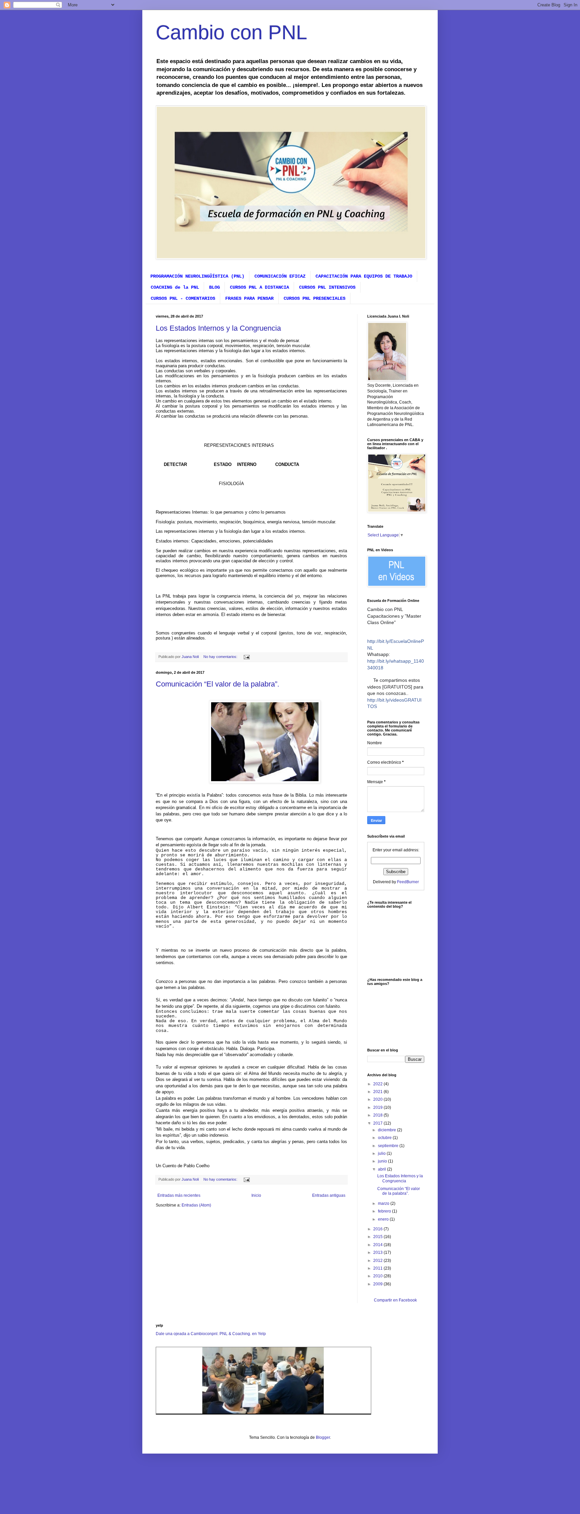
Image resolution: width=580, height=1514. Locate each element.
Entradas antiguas (328, 1195)
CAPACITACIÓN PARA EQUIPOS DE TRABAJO (364, 276)
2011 (378, 1268)
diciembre (387, 1130)
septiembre (388, 1145)
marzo (384, 1203)
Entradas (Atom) (196, 1205)
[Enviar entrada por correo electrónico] (246, 657)
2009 (378, 1284)
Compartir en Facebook (395, 1300)
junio (383, 1161)
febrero (385, 1211)
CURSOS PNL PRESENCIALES (314, 298)
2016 (378, 1229)
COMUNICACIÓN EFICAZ (279, 276)
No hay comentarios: (220, 657)
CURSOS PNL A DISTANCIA (259, 287)
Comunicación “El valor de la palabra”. (217, 684)
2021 (378, 1091)
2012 (378, 1260)
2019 (378, 1107)
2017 (378, 1123)
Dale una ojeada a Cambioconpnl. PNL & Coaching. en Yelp (211, 1333)
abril (382, 1169)
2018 (378, 1115)
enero (384, 1219)
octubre (385, 1137)
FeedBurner (408, 882)
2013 (378, 1252)
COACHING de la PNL (175, 287)
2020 (378, 1099)
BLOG (214, 287)
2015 (378, 1236)
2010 (378, 1276)
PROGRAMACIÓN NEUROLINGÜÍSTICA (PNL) (197, 276)
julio (382, 1153)
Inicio (256, 1195)
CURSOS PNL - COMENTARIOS (183, 298)
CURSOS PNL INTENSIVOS (327, 287)
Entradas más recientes (178, 1195)
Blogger (323, 1437)
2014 (378, 1244)
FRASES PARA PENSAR (249, 298)
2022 (378, 1084)
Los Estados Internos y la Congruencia (218, 328)
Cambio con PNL (231, 32)
